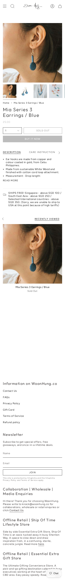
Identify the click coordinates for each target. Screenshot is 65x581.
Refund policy (11, 422)
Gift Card (8, 409)
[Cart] (60, 6)
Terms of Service (13, 416)
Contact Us (10, 390)
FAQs (6, 397)
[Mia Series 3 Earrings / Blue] (32, 254)
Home (6, 103)
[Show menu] (4, 6)
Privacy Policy (11, 403)
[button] (12, 6)
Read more (10, 180)
